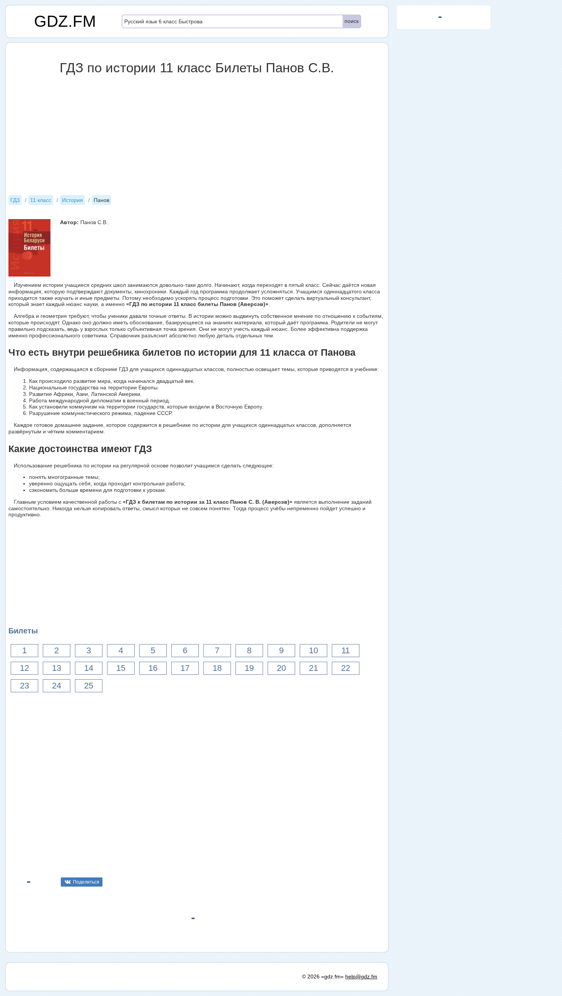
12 (24, 668)
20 (281, 668)
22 (345, 668)
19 (249, 668)
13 (56, 668)
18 (217, 668)
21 (313, 668)
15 (120, 668)
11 (345, 650)
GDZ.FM (65, 21)
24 (56, 685)
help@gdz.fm (361, 976)
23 (24, 685)
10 (313, 650)
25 (88, 685)
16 (153, 668)
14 (88, 668)
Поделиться (86, 882)
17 (185, 668)
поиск (351, 21)
